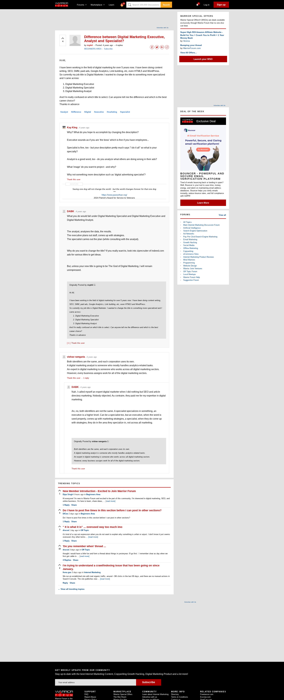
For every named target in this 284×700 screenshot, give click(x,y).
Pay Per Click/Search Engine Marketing (200, 237)
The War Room (119, 697)
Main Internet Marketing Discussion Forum (201, 225)
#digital (87, 112)
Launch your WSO (203, 59)
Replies (67, 560)
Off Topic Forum (190, 271)
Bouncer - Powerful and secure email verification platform (202, 176)
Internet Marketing (92, 572)
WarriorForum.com (192, 48)
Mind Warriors (189, 260)
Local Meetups (189, 274)
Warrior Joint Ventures (192, 268)
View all (222, 215)
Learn (112, 5)
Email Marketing (190, 239)
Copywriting (188, 251)
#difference (76, 112)
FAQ (86, 694)
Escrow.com (205, 697)
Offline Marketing (190, 248)
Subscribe (108, 49)
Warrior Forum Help (191, 277)
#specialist (125, 112)
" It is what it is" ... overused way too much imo (92, 526)
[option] (203, 161)
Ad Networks (188, 234)
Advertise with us (149, 697)
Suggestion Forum (191, 280)
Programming (189, 263)
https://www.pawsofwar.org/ (114, 195)
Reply (66, 505)
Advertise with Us (162, 27)
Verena (186, 41)
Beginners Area (93, 494)
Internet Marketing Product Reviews (198, 257)
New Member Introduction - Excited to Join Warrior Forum (99, 491)
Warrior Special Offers (122, 694)
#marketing (112, 112)
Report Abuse (90, 697)
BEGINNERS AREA (92, 49)
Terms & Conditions (179, 697)
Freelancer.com (206, 694)
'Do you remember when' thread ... (84, 546)
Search (166, 5)
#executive (99, 112)
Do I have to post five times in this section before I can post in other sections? (112, 510)
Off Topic (85, 530)
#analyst (64, 112)
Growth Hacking (190, 242)
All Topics (187, 222)
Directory (175, 694)
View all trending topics (71, 589)
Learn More (203, 202)
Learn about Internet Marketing (155, 694)
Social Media (188, 245)
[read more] (110, 501)
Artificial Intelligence (192, 228)
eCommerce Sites (191, 254)
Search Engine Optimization (195, 231)
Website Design (190, 266)
